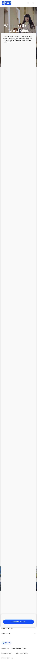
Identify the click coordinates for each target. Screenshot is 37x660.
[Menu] (33, 3)
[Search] (28, 3)
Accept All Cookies (18, 622)
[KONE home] (6, 3)
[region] (18, 330)
